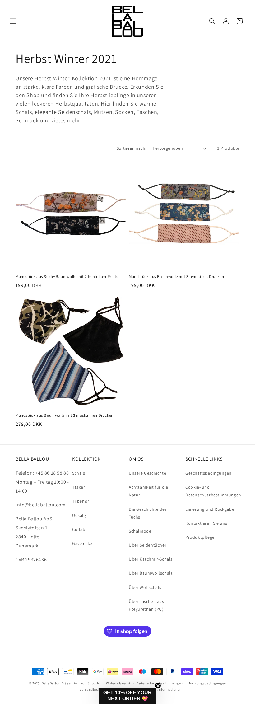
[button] (13, 21)
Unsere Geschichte (147, 473)
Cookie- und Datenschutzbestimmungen (213, 491)
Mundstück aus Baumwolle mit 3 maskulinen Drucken (65, 415)
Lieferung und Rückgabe (209, 509)
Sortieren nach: (131, 148)
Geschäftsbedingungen (208, 473)
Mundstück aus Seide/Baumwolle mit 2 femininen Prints (67, 276)
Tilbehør (80, 501)
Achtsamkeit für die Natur (148, 491)
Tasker (78, 487)
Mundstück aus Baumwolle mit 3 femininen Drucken (176, 276)
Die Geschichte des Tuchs (148, 513)
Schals (78, 473)
